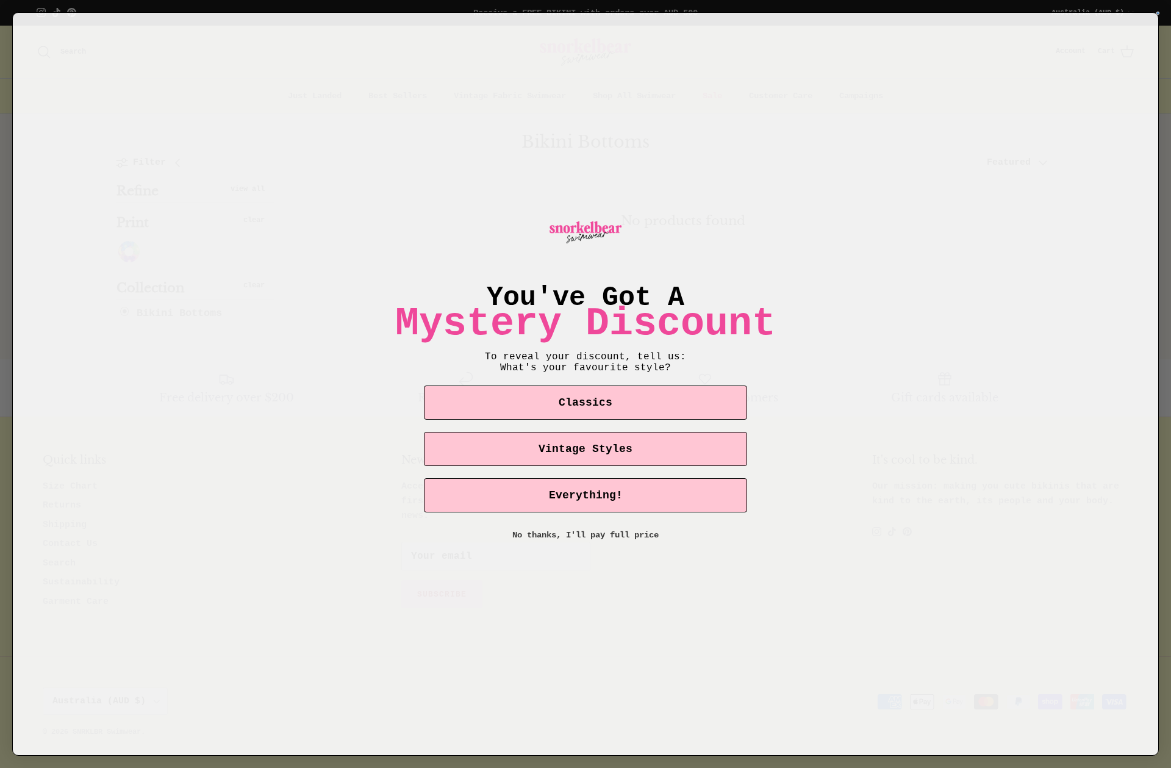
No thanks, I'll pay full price (585, 535)
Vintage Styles (585, 449)
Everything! (586, 495)
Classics (585, 403)
